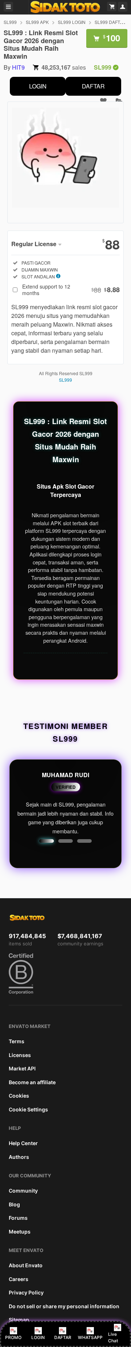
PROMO (13, 1337)
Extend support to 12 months (71, 289)
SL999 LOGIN (72, 22)
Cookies (19, 1096)
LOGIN (38, 86)
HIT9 (18, 67)
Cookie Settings (28, 1109)
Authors (19, 1157)
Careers (18, 1279)
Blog (14, 1204)
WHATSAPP (90, 1337)
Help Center (23, 1143)
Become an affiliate (32, 1082)
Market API (22, 1068)
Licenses (20, 1055)
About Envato (26, 1265)
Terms (16, 1041)
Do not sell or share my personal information (64, 1306)
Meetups (20, 1231)
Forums (18, 1218)
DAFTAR (93, 86)
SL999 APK (37, 22)
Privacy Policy (26, 1292)
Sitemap (19, 1320)
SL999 (10, 22)
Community (23, 1191)
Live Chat (113, 1337)
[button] (46, 841)
